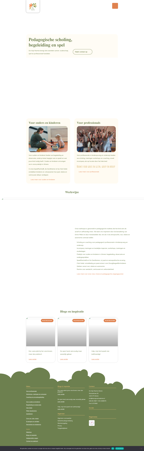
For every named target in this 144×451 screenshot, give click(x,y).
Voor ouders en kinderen (33, 402)
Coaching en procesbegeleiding (35, 397)
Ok (113, 448)
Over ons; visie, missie (32, 418)
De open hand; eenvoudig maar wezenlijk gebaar (71, 399)
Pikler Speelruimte (31, 411)
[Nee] (141, 448)
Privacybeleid (119, 448)
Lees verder (32, 359)
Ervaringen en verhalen (32, 421)
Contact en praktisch (32, 441)
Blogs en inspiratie (31, 435)
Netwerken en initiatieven (33, 424)
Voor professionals (31, 391)
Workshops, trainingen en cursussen (36, 394)
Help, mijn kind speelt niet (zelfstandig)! (69, 407)
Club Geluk (29, 408)
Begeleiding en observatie (33, 405)
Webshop (29, 432)
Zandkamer (29, 414)
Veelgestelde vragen (32, 438)
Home (28, 429)
